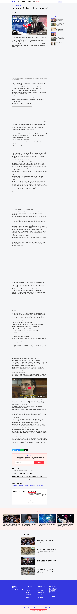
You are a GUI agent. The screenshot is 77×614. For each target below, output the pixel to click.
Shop (34, 1)
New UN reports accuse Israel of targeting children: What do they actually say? (45, 570)
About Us (28, 592)
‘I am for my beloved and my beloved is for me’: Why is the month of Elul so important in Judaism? (60, 29)
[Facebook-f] (22, 589)
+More (37, 1)
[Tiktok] (13, 589)
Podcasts (29, 1)
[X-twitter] (20, 589)
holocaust (21, 485)
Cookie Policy (39, 594)
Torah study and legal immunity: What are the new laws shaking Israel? (46, 561)
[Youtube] (15, 589)
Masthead (28, 590)
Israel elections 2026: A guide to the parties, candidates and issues (11, 525)
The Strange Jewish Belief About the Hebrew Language (60, 24)
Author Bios (28, 594)
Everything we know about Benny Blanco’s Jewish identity (28, 525)
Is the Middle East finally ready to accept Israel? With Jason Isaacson (60, 19)
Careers (27, 597)
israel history (32, 485)
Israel (29, 535)
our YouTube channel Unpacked (31, 447)
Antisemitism (14, 485)
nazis (42, 485)
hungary (26, 485)
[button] (12, 12)
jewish (38, 485)
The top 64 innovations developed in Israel (47, 525)
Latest (19, 1)
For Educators (40, 597)
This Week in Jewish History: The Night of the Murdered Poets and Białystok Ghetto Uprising (60, 38)
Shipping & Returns (40, 592)
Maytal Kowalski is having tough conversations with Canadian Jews (60, 34)
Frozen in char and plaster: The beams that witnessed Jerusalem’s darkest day (46, 551)
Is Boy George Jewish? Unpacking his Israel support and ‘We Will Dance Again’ (65, 525)
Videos (23, 1)
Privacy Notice (40, 590)
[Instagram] (17, 589)
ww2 (13, 486)
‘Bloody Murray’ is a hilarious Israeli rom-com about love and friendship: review (60, 43)
